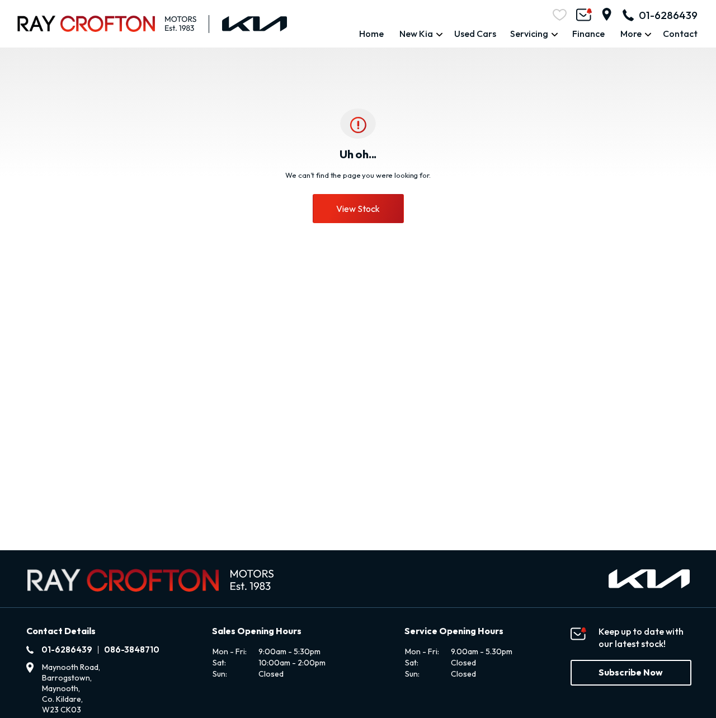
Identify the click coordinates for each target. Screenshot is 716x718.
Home (371, 33)
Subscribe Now (631, 672)
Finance (588, 33)
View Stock (358, 208)
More (631, 33)
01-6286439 (668, 15)
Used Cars (475, 33)
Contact (680, 33)
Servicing (529, 33)
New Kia (416, 33)
